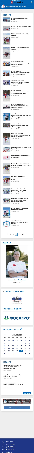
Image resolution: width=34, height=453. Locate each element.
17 (4, 348)
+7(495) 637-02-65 (10, 447)
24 (4, 351)
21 (21, 348)
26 (13, 351)
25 (9, 351)
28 (9, 340)
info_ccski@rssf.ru (10, 449)
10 (4, 345)
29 (13, 340)
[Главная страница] (3, 6)
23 (29, 348)
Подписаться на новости (18, 407)
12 (13, 345)
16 (29, 345)
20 (17, 348)
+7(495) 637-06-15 (10, 442)
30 (17, 340)
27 (4, 340)
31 (21, 340)
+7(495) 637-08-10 (10, 444)
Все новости (27, 393)
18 (9, 348)
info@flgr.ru (8, 452)
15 (25, 345)
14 (21, 345)
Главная (3, 11)
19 (13, 348)
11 (9, 345)
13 (17, 345)
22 (25, 348)
